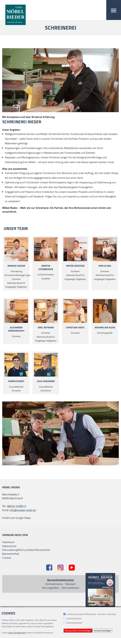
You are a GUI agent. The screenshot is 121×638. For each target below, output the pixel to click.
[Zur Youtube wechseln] (71, 568)
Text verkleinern (70, 588)
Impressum (8, 542)
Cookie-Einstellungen (16, 632)
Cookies (6, 558)
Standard (70, 584)
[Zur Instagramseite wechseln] (60, 568)
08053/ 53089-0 (16, 506)
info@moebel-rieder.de (23, 510)
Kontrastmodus (54, 584)
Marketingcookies (74, 622)
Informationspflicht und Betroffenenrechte (26, 550)
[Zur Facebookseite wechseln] (49, 568)
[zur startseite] (14, 13)
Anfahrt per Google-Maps (16, 518)
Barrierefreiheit (10, 554)
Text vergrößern (50, 588)
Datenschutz (9, 546)
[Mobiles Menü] (113, 10)
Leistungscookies (74, 618)
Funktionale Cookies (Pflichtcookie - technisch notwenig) (91, 614)
